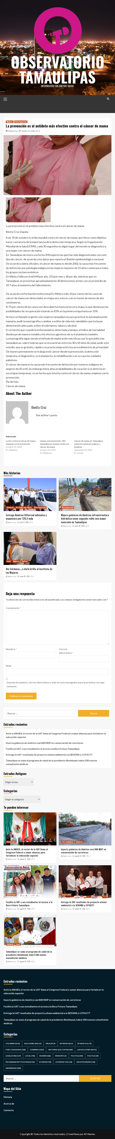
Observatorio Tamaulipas (57, 69)
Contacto (9, 1110)
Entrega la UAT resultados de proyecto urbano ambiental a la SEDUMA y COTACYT (49, 754)
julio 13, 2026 (24, 522)
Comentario (13, 607)
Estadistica (84, 1043)
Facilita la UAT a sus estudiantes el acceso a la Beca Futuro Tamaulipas (43, 748)
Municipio (60, 1056)
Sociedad (45, 1062)
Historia (8, 1097)
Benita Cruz (13, 131)
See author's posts (46, 415)
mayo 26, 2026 (25, 576)
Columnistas (13, 1043)
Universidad (11, 842)
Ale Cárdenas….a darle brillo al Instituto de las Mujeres (29, 570)
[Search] (108, 98)
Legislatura (13, 1056)
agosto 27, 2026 (25, 859)
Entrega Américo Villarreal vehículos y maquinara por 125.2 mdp (26, 516)
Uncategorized (21, 122)
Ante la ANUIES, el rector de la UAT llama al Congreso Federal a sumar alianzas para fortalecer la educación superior (56, 735)
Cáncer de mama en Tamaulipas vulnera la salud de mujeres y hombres (88, 444)
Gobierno (10, 507)
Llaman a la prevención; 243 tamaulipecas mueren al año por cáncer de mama (54, 444)
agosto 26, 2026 (80, 856)
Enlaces (50, 1043)
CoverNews (73, 1134)
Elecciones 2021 (32, 1043)
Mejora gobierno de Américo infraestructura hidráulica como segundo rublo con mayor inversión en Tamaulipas (85, 518)
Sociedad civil (64, 1062)
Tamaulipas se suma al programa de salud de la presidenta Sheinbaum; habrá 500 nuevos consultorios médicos (51, 762)
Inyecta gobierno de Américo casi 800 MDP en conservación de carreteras (44, 743)
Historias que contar (24, 507)
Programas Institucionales (20, 1062)
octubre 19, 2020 (28, 131)
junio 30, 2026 (80, 526)
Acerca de (9, 1103)
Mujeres (10, 122)
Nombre (11, 649)
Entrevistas (66, 1043)
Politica (25, 561)
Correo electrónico (66, 651)
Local (9, 561)
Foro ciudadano (67, 842)
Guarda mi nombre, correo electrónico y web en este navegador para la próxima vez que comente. (55, 684)
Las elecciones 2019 (87, 1050)
